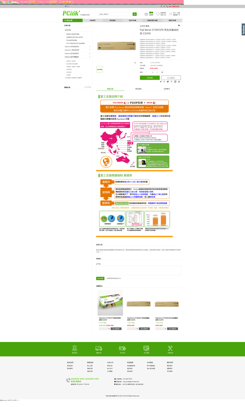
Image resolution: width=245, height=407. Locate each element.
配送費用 (70, 368)
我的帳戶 (176, 15)
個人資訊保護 (151, 368)
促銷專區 (93, 20)
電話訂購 (90, 371)
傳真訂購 (90, 368)
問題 (99, 264)
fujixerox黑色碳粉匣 (72, 46)
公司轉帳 (110, 371)
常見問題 (169, 371)
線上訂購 (90, 365)
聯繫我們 (169, 368)
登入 (174, 13)
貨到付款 (110, 365)
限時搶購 (112, 20)
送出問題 (100, 278)
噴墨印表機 (172, 20)
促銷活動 (68, 30)
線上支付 (110, 368)
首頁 (68, 6)
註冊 (178, 13)
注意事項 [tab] (167, 89)
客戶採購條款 (151, 365)
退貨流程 (129, 368)
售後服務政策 (131, 365)
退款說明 (129, 371)
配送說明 (70, 365)
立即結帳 (150, 78)
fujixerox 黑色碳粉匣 (72, 50)
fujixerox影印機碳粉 (72, 57)
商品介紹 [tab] (110, 89)
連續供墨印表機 (152, 20)
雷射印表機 (132, 20)
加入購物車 (171, 78)
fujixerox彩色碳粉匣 (72, 53)
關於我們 (169, 365)
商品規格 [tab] (138, 89)
